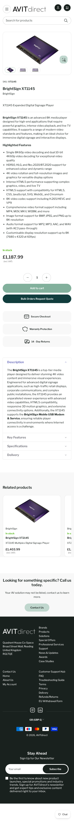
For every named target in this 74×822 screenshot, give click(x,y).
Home (6, 675)
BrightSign (9, 93)
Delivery (43, 692)
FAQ (41, 675)
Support (43, 648)
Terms (42, 684)
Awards (43, 656)
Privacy (43, 688)
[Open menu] (7, 9)
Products (44, 631)
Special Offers (47, 640)
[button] (37, 362)
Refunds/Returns (48, 696)
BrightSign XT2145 (17, 537)
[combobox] (37, 20)
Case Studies (46, 661)
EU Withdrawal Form (51, 701)
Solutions (44, 635)
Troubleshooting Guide (51, 679)
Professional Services (51, 644)
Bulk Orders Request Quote (37, 298)
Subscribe (55, 769)
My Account (10, 684)
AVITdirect (42, 735)
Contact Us (37, 607)
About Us (8, 679)
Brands (43, 627)
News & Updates (48, 652)
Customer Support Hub (52, 671)
